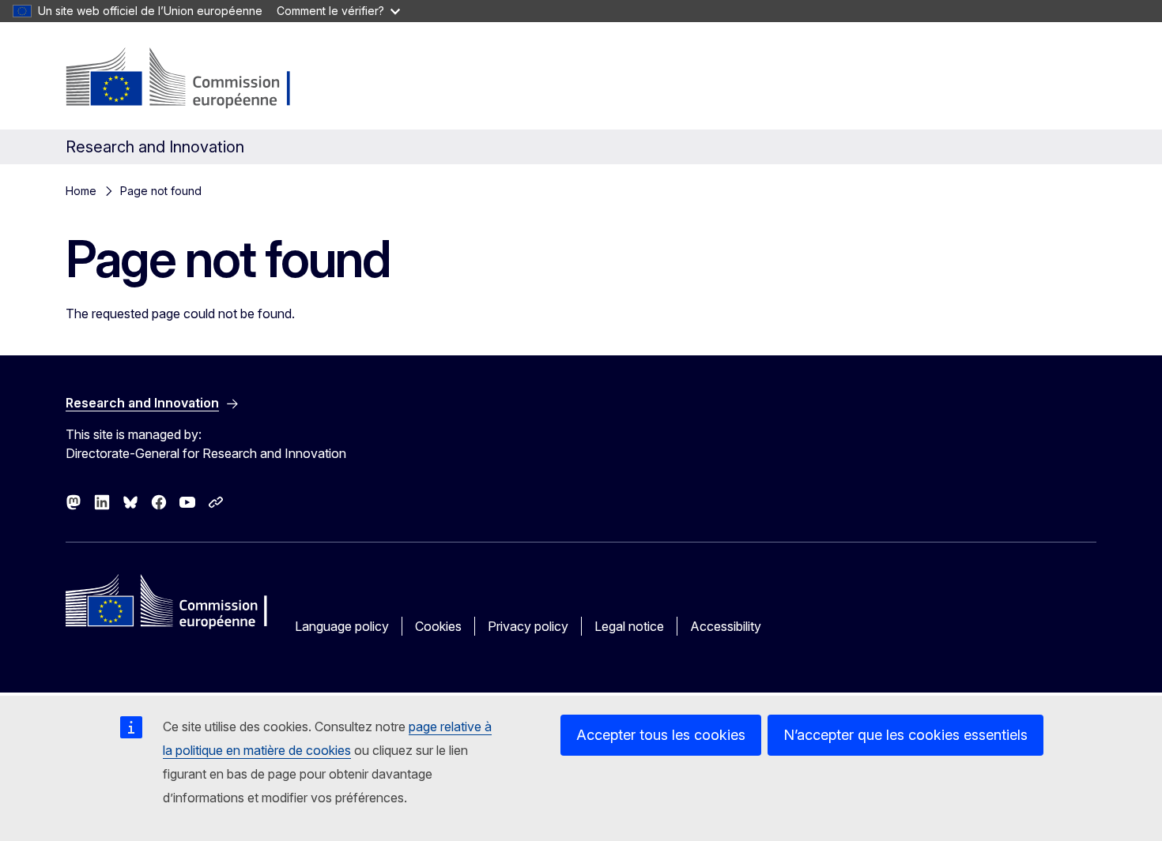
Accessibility (725, 626)
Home (81, 190)
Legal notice (629, 626)
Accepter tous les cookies (660, 734)
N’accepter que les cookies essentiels (905, 734)
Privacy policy (528, 626)
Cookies (438, 626)
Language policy (342, 626)
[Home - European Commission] (193, 79)
